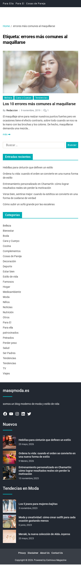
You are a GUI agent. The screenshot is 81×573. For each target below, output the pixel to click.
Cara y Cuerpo (23, 97)
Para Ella (8, 3)
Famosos (8, 281)
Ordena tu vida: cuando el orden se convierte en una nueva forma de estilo (47, 455)
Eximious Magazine (56, 560)
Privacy (22, 553)
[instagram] (17, 414)
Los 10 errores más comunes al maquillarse (39, 104)
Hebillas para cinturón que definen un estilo (28, 167)
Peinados (8, 337)
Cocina (7, 246)
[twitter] (29, 414)
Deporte (7, 266)
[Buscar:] (33, 146)
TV (4, 368)
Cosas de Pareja (36, 3)
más (5, 134)
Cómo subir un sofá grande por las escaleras (29, 204)
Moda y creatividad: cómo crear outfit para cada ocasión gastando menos (47, 519)
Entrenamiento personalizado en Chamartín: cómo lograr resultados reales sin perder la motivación (45, 470)
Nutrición (8, 312)
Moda (6, 296)
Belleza (8, 97)
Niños (6, 302)
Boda (6, 235)
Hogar (6, 286)
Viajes (6, 373)
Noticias (7, 307)
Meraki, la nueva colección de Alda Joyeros (44, 534)
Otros (6, 317)
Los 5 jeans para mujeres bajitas (38, 503)
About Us (45, 553)
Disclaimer (33, 553)
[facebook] (5, 414)
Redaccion (12, 110)
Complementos (12, 251)
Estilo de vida (10, 276)
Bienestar (8, 230)
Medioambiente (12, 291)
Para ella (8, 327)
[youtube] (11, 414)
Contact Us (57, 553)
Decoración (9, 261)
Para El (20, 3)
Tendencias (41, 97)
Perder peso (10, 342)
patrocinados (10, 332)
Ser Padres (9, 353)
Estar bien (9, 271)
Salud (6, 347)
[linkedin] (23, 414)
